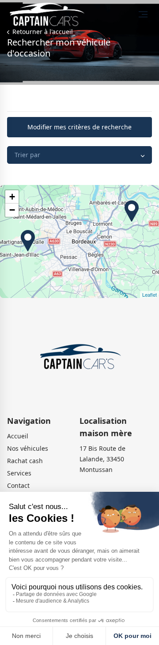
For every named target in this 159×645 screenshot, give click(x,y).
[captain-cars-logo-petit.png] (79, 358)
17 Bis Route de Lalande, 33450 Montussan (102, 459)
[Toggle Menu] (143, 14)
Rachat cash (25, 460)
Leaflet (149, 294)
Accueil (17, 436)
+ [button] (12, 196)
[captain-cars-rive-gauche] (23, 240)
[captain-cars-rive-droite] (127, 211)
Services (19, 473)
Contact (18, 485)
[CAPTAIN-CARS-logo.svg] (46, 14)
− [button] (12, 209)
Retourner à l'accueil (42, 31)
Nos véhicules (27, 448)
